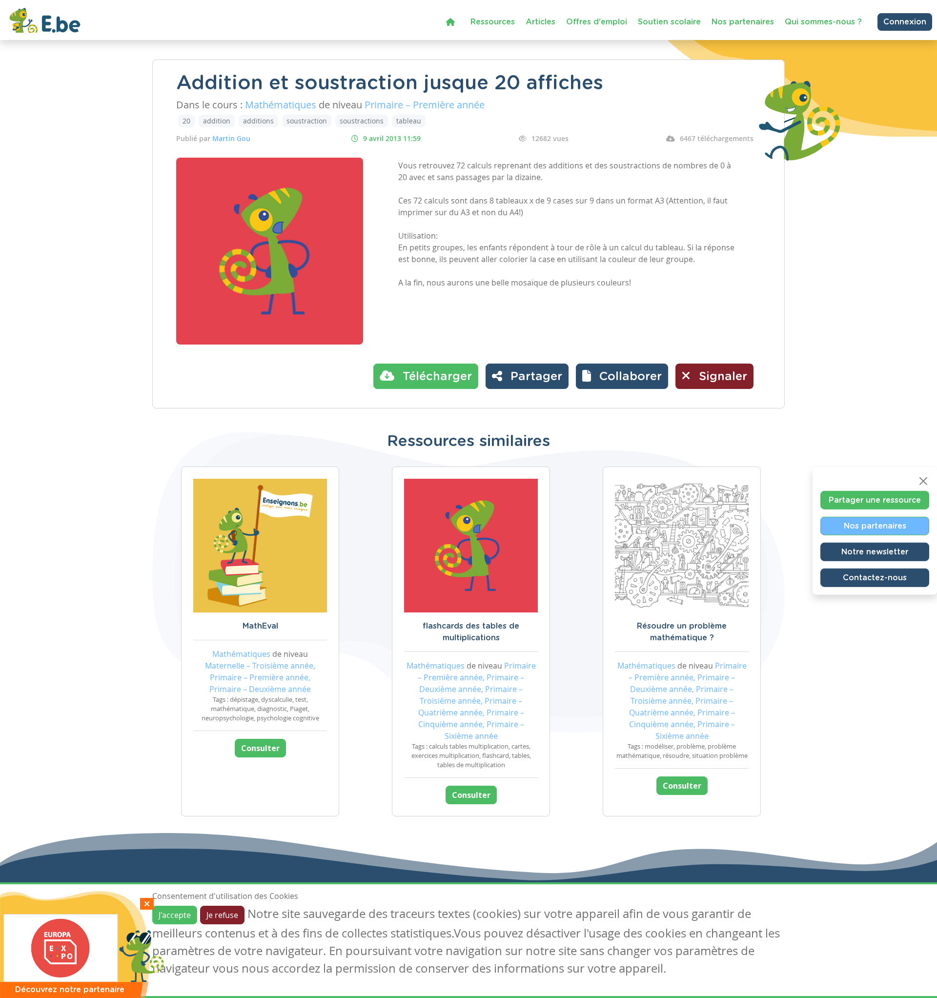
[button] (622, 376)
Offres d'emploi (596, 22)
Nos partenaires (743, 22)
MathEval (260, 626)
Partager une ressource (875, 500)
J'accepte (175, 915)
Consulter (260, 748)
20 (186, 120)
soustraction (306, 120)
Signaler (721, 377)
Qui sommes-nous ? (823, 22)
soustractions (362, 120)
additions (258, 120)
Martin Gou (231, 138)
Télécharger (435, 377)
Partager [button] (534, 377)
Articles (540, 22)
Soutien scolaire (669, 22)
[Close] (923, 481)
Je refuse (222, 915)
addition (216, 120)
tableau (408, 120)
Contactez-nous (875, 577)
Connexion (904, 22)
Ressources (492, 22)
